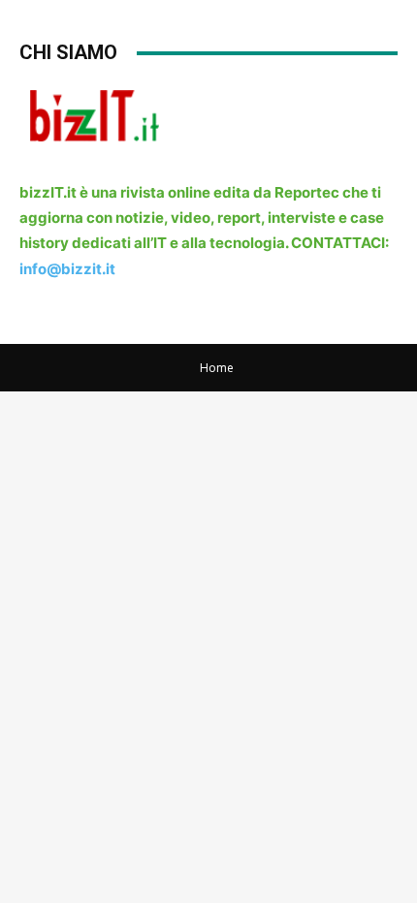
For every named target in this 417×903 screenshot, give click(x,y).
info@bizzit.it (67, 269)
